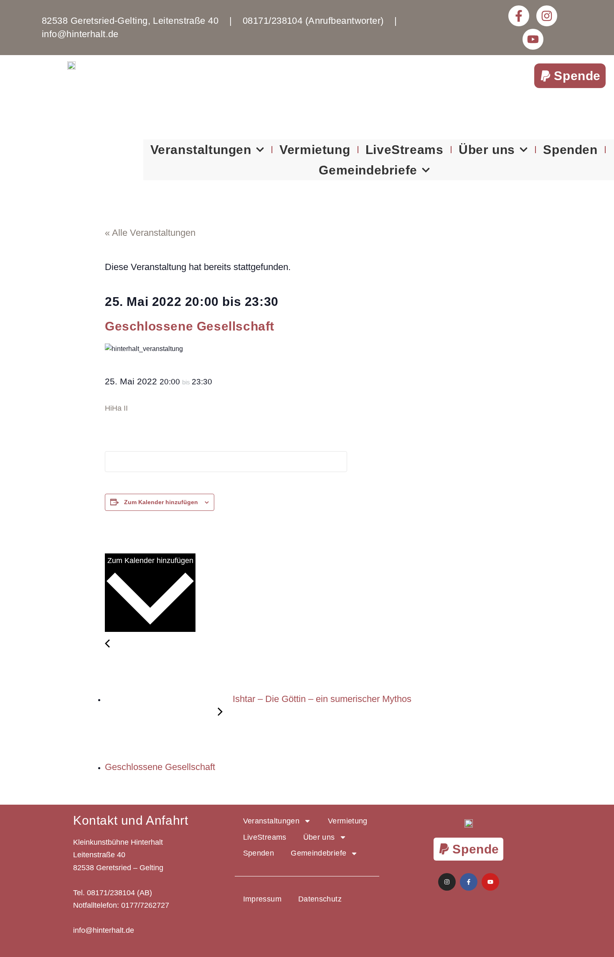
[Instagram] (546, 16)
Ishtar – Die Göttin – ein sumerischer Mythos (320, 699)
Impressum (262, 899)
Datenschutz (320, 899)
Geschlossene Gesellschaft (161, 767)
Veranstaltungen (200, 150)
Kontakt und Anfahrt (130, 820)
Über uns (487, 150)
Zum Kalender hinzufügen (161, 502)
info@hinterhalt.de (103, 930)
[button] (570, 75)
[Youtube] (533, 39)
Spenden (570, 150)
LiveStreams (404, 150)
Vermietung (314, 150)
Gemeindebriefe (368, 170)
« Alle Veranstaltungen (150, 232)
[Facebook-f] (518, 16)
